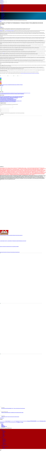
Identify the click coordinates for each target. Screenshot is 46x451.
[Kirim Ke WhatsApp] (1, 90)
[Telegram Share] (1, 89)
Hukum (2, 8)
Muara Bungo (3, 15)
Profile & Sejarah (3, 10)
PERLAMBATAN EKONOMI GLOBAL (12, 84)
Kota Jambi (2, 13)
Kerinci (2, 19)
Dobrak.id (1, 30)
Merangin (2, 16)
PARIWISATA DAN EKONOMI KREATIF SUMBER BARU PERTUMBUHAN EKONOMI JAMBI (11, 97)
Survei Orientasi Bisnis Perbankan (9, 30)
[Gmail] (0, 81)
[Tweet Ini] (1, 88)
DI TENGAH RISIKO (2, 84)
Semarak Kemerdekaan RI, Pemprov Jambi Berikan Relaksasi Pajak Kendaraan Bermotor (11, 235)
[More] (1, 83)
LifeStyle (2, 11)
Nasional (2, 5)
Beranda (2, 4)
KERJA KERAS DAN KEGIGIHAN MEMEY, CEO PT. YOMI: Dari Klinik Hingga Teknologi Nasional (12, 96)
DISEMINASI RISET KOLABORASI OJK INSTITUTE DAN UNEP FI (8, 101)
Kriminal (2, 7)
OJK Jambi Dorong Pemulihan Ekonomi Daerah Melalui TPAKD (8, 100)
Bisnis (0, 21)
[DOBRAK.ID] (1, 0)
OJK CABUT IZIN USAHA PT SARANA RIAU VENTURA (6, 98)
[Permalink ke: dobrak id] (0, 26)
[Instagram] (0, 82)
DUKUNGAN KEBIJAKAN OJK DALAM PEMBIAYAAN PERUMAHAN (8, 99)
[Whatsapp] (0, 79)
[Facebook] (0, 78)
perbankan (6, 84)
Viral (2, 12)
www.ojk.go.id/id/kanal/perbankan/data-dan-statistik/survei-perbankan (30, 73)
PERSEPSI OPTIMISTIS (20, 84)
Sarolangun (2, 18)
